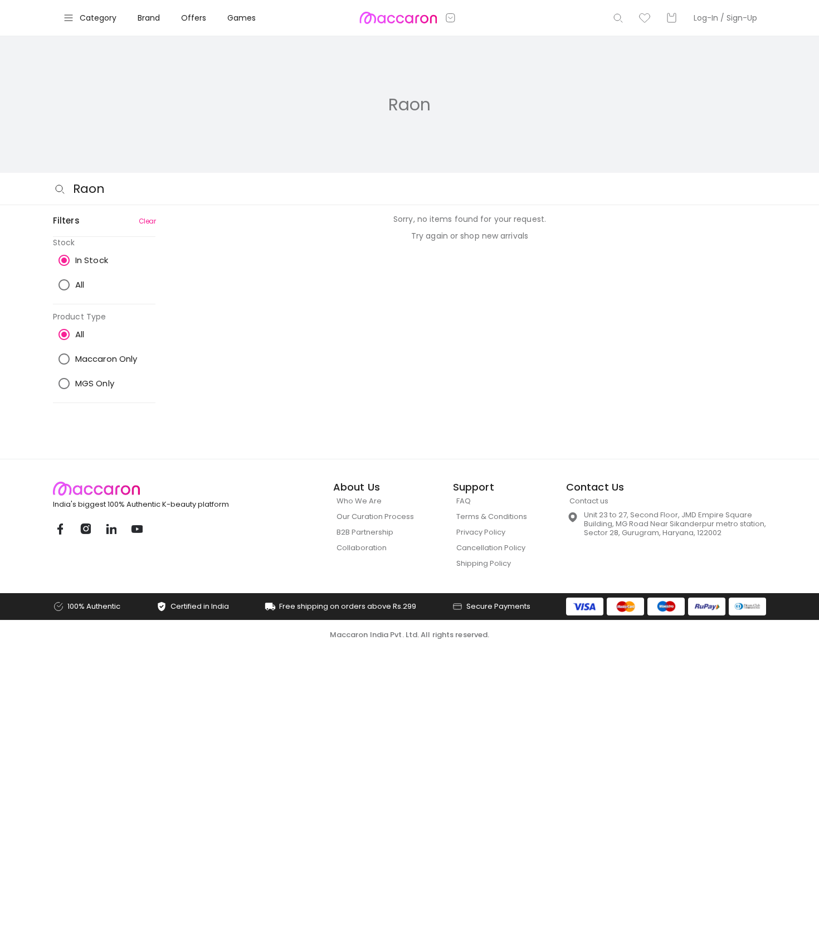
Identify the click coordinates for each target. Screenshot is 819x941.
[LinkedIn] (111, 529)
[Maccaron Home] (161, 489)
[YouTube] (136, 529)
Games (241, 17)
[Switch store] (451, 18)
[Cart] (671, 17)
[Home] (398, 18)
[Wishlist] (644, 17)
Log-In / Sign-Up (725, 17)
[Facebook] (59, 529)
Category (98, 17)
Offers (193, 17)
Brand (149, 17)
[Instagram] (85, 529)
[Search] (617, 17)
